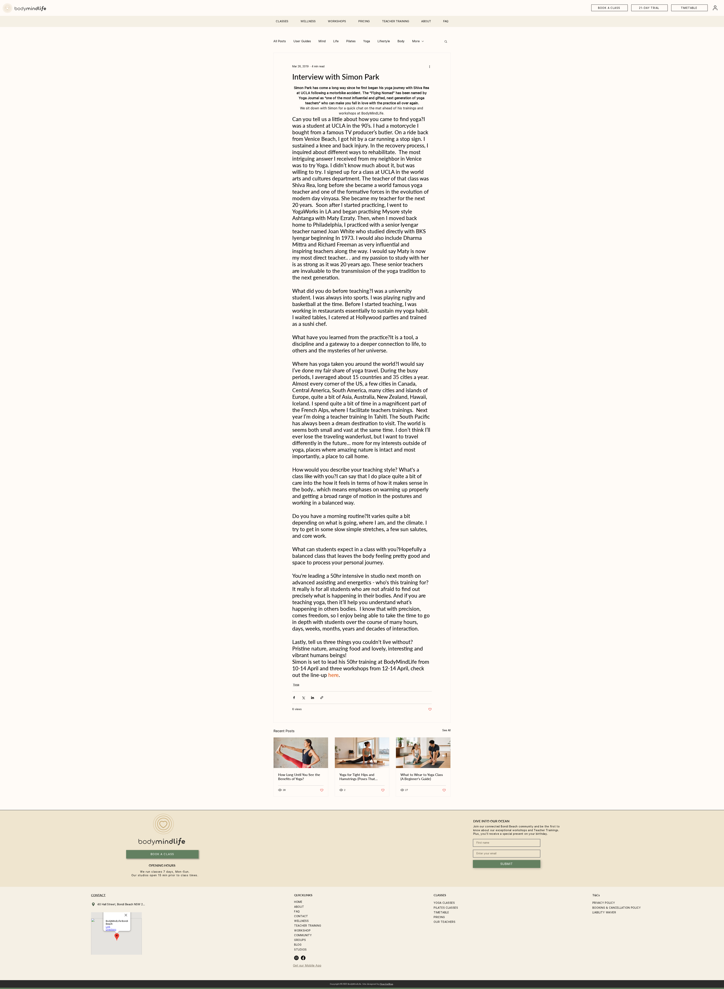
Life (336, 41)
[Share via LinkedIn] (312, 697)
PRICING (439, 917)
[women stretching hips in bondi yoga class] (362, 752)
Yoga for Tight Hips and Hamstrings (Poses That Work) (357, 777)
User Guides (302, 41)
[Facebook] (303, 958)
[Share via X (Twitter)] (303, 697)
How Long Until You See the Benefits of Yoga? (299, 777)
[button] (282, 19)
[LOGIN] (715, 8)
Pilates (351, 41)
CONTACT (301, 916)
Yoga (366, 41)
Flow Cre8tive (386, 984)
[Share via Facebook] (294, 697)
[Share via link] (322, 697)
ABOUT (299, 906)
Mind (322, 41)
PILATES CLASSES (446, 907)
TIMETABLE (441, 912)
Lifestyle (383, 41)
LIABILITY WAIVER (604, 912)
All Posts (279, 41)
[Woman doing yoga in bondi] (301, 752)
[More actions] (429, 66)
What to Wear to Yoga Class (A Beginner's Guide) (421, 777)
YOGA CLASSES (444, 902)
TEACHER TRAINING (307, 925)
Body (401, 41)
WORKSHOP (302, 930)
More (416, 41)
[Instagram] (296, 958)
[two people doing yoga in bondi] (423, 752)
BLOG (298, 944)
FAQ (297, 911)
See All (446, 730)
